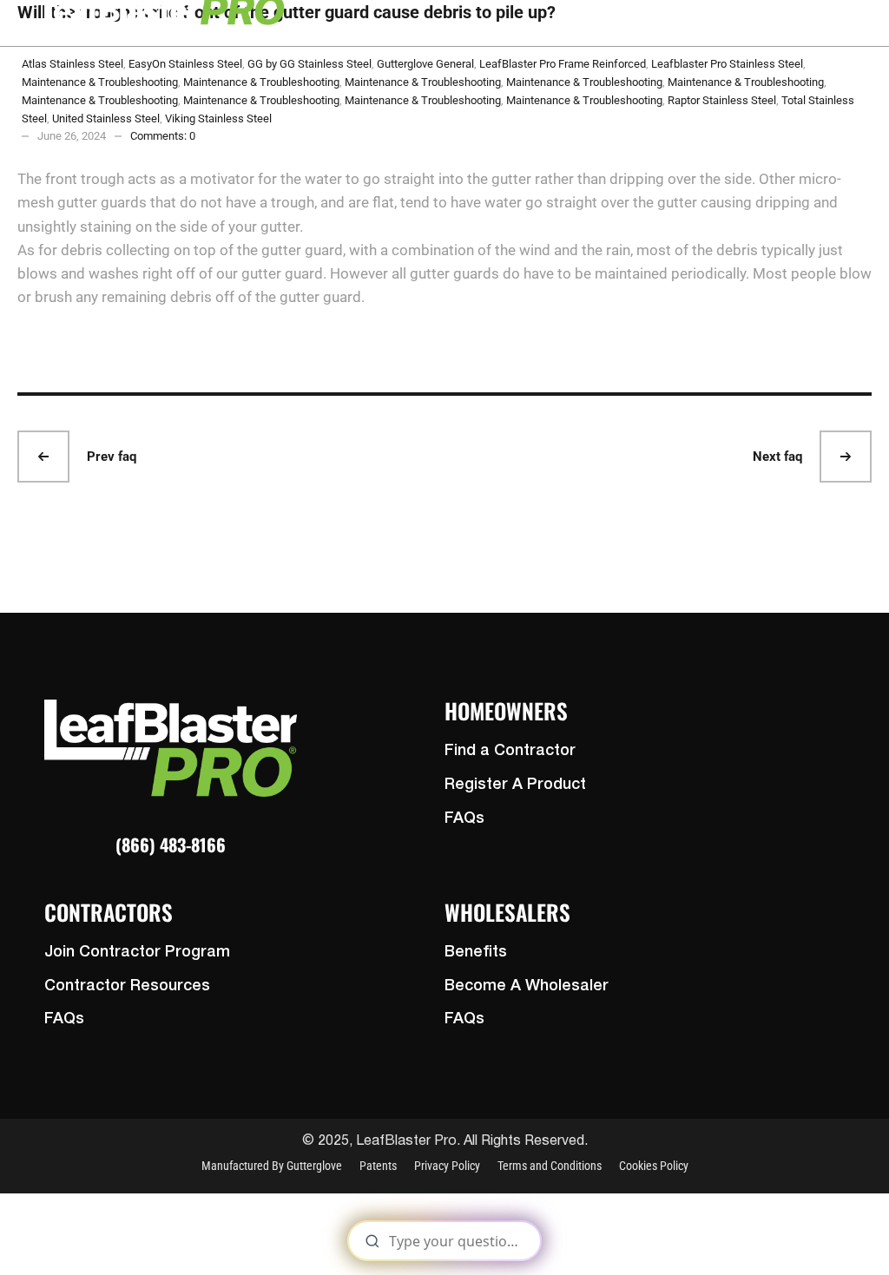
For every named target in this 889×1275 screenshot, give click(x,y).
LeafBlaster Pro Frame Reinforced (562, 63)
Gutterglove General (425, 63)
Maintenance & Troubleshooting (100, 82)
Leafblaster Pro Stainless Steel (727, 63)
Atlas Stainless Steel (72, 63)
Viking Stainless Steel (218, 118)
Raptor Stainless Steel (722, 100)
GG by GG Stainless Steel (309, 63)
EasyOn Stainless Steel (185, 63)
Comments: (162, 135)
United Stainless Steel (106, 118)
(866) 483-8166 (170, 844)
